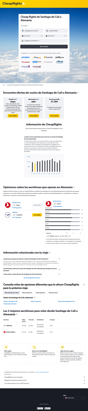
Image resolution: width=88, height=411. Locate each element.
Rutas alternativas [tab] (27, 292)
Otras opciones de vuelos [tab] (12, 292)
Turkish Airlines (16, 202)
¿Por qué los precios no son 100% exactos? (16, 383)
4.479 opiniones (16, 207)
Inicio (4, 85)
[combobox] (25, 25)
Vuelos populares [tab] (40, 292)
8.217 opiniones (16, 217)
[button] (31, 36)
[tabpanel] (44, 158)
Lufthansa (15, 212)
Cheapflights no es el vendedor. (13, 377)
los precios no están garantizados (41, 372)
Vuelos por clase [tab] (53, 292)
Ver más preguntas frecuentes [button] (32, 277)
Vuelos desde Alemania (10, 303)
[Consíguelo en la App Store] (47, 408)
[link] (13, 115)
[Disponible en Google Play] (40, 408)
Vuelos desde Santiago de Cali (66, 301)
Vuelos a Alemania (36, 301)
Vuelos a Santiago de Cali (11, 301)
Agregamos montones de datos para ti (15, 380)
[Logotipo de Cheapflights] (12, 4)
